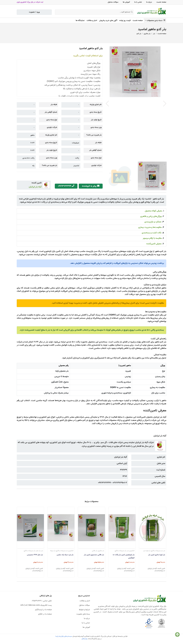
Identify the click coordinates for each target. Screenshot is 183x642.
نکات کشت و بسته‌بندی (151, 233)
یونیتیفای (84, 638)
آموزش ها (126, 2)
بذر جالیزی (147, 33)
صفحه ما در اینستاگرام (43, 609)
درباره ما (149, 2)
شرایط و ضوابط (84, 609)
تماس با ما (138, 2)
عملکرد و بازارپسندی (152, 222)
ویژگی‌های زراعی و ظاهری (151, 216)
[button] (165, 104)
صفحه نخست (161, 2)
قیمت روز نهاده (124, 20)
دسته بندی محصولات (155, 20)
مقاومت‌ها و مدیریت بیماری (150, 227)
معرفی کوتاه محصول (153, 211)
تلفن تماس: (42, 600)
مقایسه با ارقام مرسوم (152, 238)
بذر (154, 33)
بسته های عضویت (83, 614)
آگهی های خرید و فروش (108, 20)
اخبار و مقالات (92, 20)
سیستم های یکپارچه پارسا (63, 636)
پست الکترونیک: (36, 605)
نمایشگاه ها (80, 20)
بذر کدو (139, 33)
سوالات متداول (113, 2)
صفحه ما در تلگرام (45, 614)
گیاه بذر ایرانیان (35, 187)
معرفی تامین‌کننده (153, 243)
